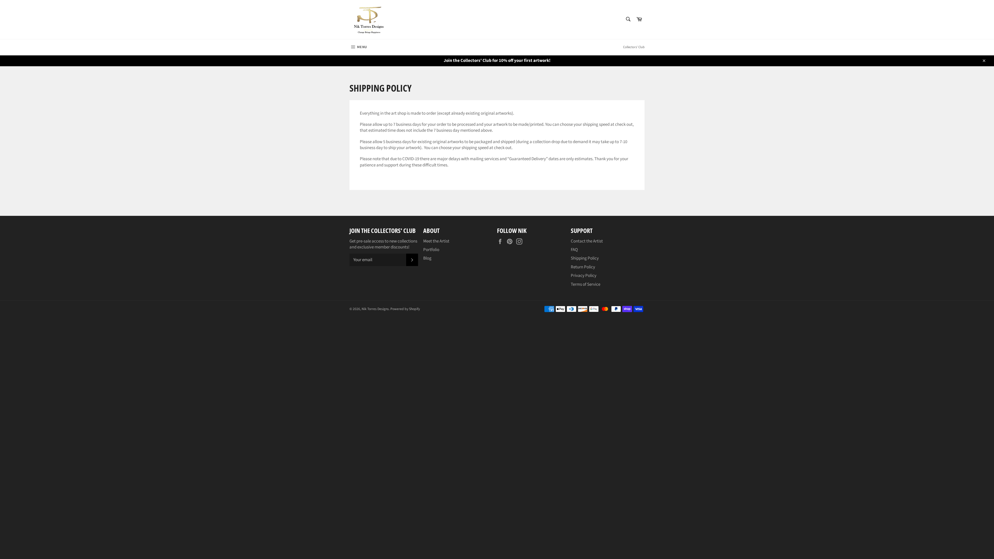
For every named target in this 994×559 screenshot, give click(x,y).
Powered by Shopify (405, 308)
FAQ (574, 250)
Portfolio (431, 250)
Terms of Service (585, 284)
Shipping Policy (585, 258)
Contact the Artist (587, 241)
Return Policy (583, 267)
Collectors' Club (634, 47)
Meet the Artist (436, 241)
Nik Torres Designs (375, 308)
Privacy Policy (583, 276)
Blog (427, 258)
